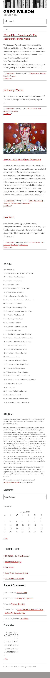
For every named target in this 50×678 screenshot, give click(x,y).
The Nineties (36, 242)
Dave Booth (9, 567)
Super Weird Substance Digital (16, 573)
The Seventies (15, 203)
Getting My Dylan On (25, 598)
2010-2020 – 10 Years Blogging (17, 556)
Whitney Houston (18, 604)
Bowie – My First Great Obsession (22, 159)
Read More (7, 78)
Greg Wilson (10, 73)
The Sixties (14, 245)
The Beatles (33, 108)
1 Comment (12, 76)
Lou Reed (8, 217)
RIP (28, 108)
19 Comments (25, 203)
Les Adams (24, 618)
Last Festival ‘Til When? (14, 578)
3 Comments (24, 245)
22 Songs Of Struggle (13, 561)
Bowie (31, 201)
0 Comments (14, 111)
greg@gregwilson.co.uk (11, 482)
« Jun (5, 538)
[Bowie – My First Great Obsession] (25, 138)
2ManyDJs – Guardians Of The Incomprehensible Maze (20, 36)
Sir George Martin (13, 90)
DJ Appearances (34, 73)
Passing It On (22, 592)
